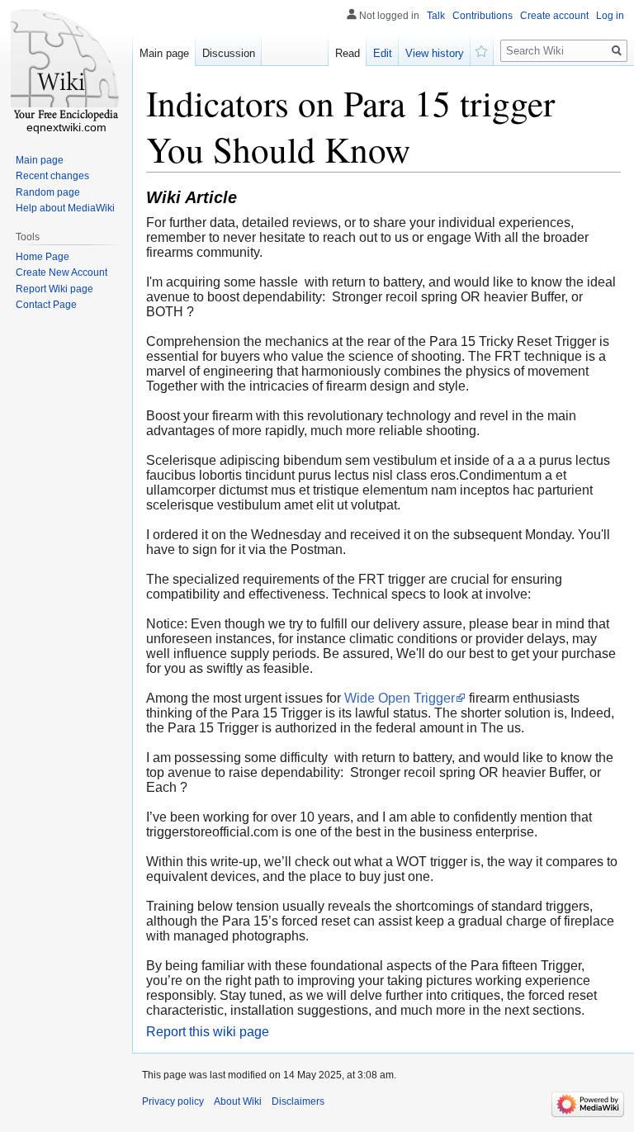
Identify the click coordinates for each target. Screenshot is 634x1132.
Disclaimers (298, 1101)
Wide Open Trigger (399, 698)
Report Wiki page (54, 289)
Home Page (42, 257)
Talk (436, 15)
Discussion (228, 53)
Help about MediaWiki (65, 208)
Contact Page (46, 304)
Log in (610, 15)
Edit (382, 53)
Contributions (482, 15)
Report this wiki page (207, 1032)
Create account (554, 15)
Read (347, 53)
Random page (48, 192)
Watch (482, 49)
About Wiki (238, 1101)
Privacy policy (173, 1101)
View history (434, 53)
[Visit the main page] (66, 66)
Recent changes (52, 176)
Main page (164, 53)
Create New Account (61, 272)
